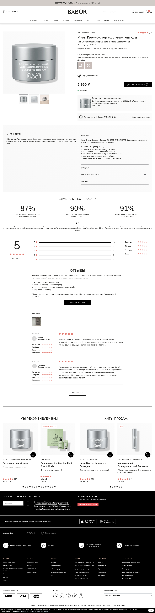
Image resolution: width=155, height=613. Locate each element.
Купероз (100, 562)
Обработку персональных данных (55, 502)
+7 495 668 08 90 (87, 496)
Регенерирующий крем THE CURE (84, 565)
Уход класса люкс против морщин (84, 562)
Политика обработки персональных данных (13, 569)
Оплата (5, 580)
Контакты (33, 605)
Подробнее (81, 60)
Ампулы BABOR (127, 565)
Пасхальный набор (127, 575)
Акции (106, 20)
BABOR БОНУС (119, 20)
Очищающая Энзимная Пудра (131, 562)
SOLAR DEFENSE (127, 578)
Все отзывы (77, 393)
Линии (55, 20)
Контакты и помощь (32, 562)
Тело (98, 20)
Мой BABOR (30, 565)
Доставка (5, 577)
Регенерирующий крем (15, 463)
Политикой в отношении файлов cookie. (33, 611)
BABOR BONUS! (89, 276)
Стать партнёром (56, 565)
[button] (23, 487)
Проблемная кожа (103, 569)
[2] (78, 223)
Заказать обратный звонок (88, 504)
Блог (52, 575)
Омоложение (102, 572)
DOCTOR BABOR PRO (81, 578)
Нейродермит (102, 565)
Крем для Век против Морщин (130, 572)
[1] (76, 223)
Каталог (45, 20)
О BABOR (53, 562)
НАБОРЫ (66, 20)
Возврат (5, 574)
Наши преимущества (9, 562)
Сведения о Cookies (118, 605)
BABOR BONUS (31, 569)
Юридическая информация (58, 572)
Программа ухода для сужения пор (85, 569)
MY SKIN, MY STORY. (81, 575)
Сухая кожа (101, 575)
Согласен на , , (52, 503)
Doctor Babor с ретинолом (82, 572)
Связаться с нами (32, 572)
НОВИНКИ (33, 20)
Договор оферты (63, 504)
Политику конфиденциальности (46, 504)
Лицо (89, 20)
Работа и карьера (56, 569)
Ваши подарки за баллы (141, 117)
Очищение (78, 20)
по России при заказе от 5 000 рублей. (77, 3)
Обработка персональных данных (99, 605)
